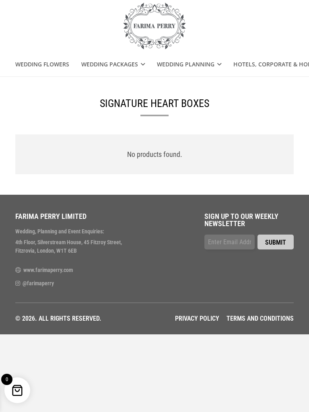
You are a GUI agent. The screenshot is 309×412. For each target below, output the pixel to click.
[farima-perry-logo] (155, 26)
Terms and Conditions (260, 318)
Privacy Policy (197, 318)
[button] (141, 64)
